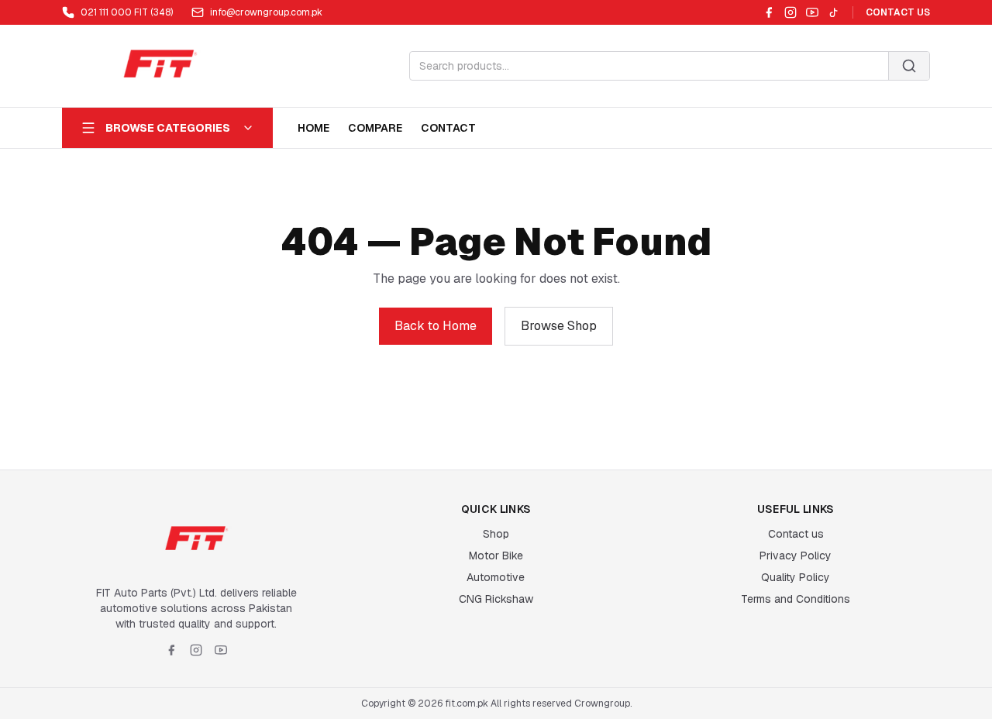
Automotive (496, 577)
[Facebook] (769, 12)
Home (313, 128)
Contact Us (898, 12)
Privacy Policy (796, 555)
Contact (448, 128)
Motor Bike (496, 555)
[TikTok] (834, 12)
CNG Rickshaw (496, 599)
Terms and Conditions (795, 599)
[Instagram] (790, 12)
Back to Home (435, 326)
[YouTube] (812, 12)
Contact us (796, 534)
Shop (496, 534)
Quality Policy (795, 577)
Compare (375, 128)
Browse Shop (559, 326)
